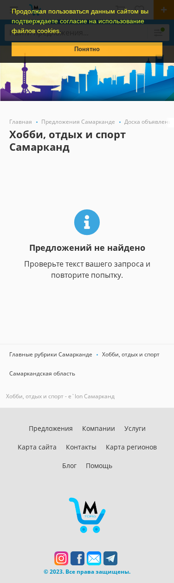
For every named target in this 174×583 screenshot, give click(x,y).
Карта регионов (131, 446)
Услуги (135, 428)
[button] (64, 31)
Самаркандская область (42, 373)
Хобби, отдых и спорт (131, 354)
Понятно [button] (87, 49)
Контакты (81, 446)
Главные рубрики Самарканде (50, 354)
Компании (98, 428)
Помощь (99, 465)
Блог (69, 465)
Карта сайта (37, 446)
